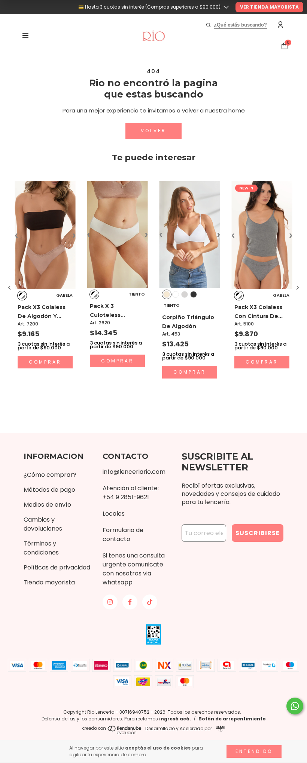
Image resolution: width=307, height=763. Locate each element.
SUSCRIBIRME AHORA (154, 151)
